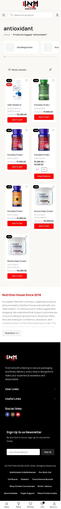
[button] (17, 120)
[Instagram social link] (13, 414)
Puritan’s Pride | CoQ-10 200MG (42, 156)
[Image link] (11, 356)
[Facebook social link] (7, 414)
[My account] (57, 15)
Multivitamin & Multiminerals (14, 109)
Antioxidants (40, 217)
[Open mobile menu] (4, 15)
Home (7, 34)
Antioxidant (39, 108)
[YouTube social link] (18, 414)
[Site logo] (30, 5)
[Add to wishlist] (26, 80)
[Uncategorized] (21, 47)
